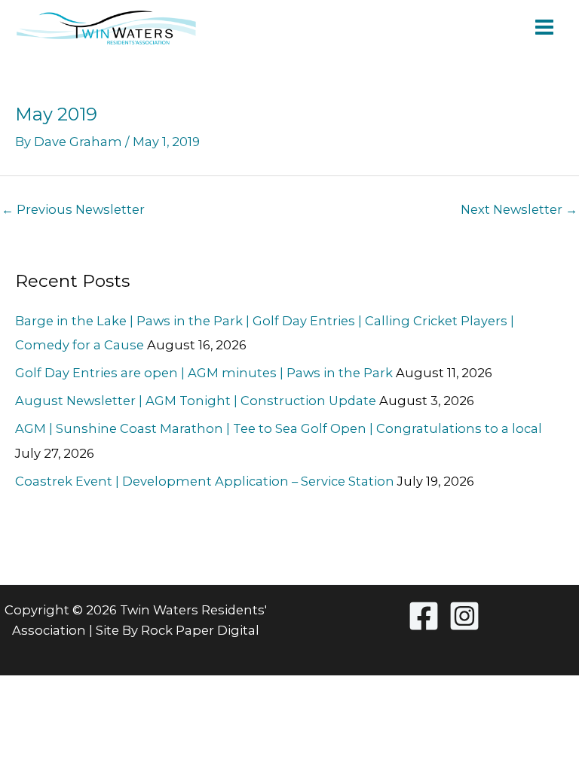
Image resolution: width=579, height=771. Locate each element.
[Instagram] (464, 616)
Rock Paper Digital (200, 630)
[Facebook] (424, 616)
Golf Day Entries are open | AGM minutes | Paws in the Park (204, 372)
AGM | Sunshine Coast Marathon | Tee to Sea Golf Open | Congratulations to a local (278, 428)
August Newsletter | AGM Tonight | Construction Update (195, 400)
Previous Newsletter (73, 209)
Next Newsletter (519, 209)
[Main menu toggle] (544, 27)
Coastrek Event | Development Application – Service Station (204, 481)
